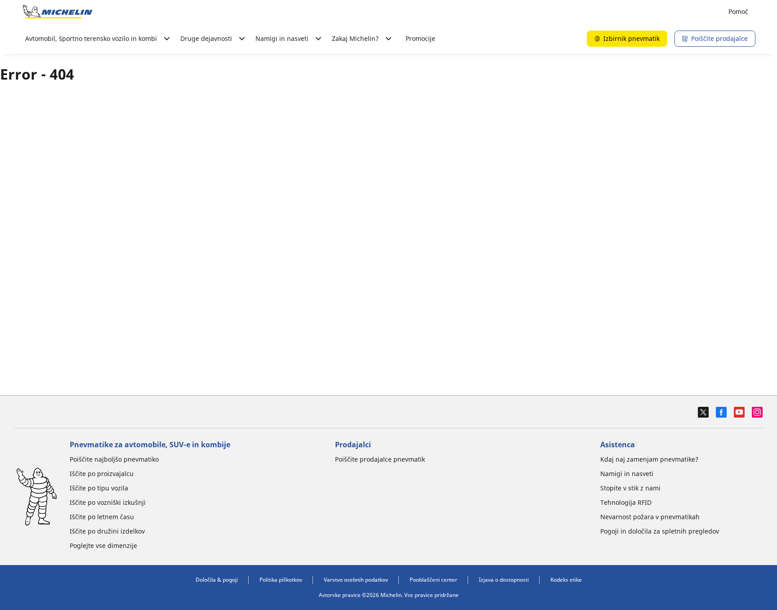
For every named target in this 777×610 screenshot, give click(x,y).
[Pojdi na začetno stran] (58, 12)
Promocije (420, 38)
